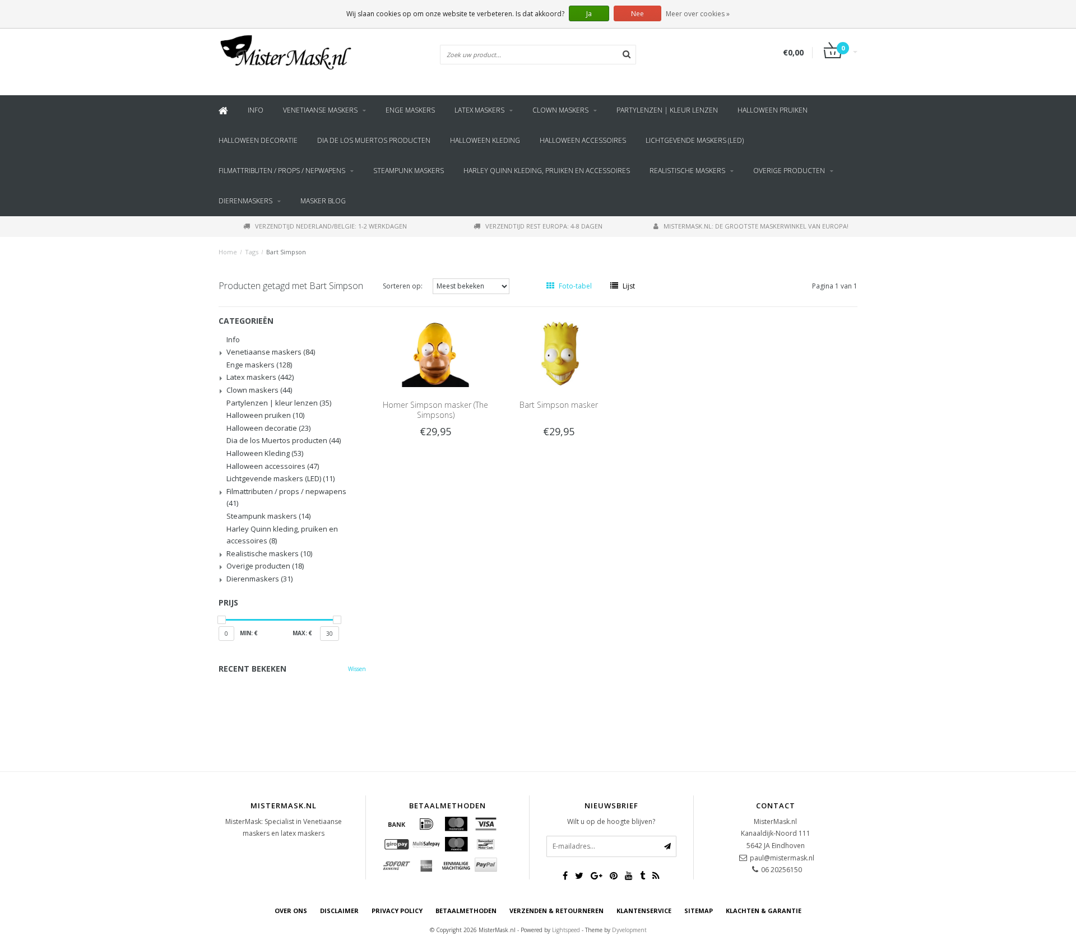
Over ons (291, 910)
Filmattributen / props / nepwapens (282, 170)
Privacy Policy (397, 910)
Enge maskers (410, 110)
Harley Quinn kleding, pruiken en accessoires (546, 170)
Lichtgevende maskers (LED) (695, 140)
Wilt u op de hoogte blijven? (611, 821)
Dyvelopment (629, 930)
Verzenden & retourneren (556, 910)
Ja (589, 13)
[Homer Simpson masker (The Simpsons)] (435, 353)
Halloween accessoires (583, 140)
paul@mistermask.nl (782, 858)
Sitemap (698, 910)
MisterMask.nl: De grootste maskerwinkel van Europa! (756, 226)
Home (228, 252)
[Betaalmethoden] (397, 824)
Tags (251, 252)
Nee (637, 13)
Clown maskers (560, 110)
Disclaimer (339, 910)
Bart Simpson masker (559, 404)
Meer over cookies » (698, 13)
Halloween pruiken (773, 110)
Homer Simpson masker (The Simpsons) (435, 409)
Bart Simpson (286, 252)
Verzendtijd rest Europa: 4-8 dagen (543, 226)
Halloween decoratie (258, 140)
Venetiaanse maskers (320, 110)
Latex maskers (479, 110)
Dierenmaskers (245, 201)
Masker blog (323, 201)
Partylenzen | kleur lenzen (667, 110)
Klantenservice (643, 910)
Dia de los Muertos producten (373, 140)
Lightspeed (566, 930)
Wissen (357, 669)
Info (255, 110)
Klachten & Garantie (763, 910)
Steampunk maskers (408, 170)
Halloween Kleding (485, 140)
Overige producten (789, 170)
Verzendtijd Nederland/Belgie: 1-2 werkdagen (331, 226)
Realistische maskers (687, 170)
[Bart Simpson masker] (559, 353)
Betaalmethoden (466, 910)
